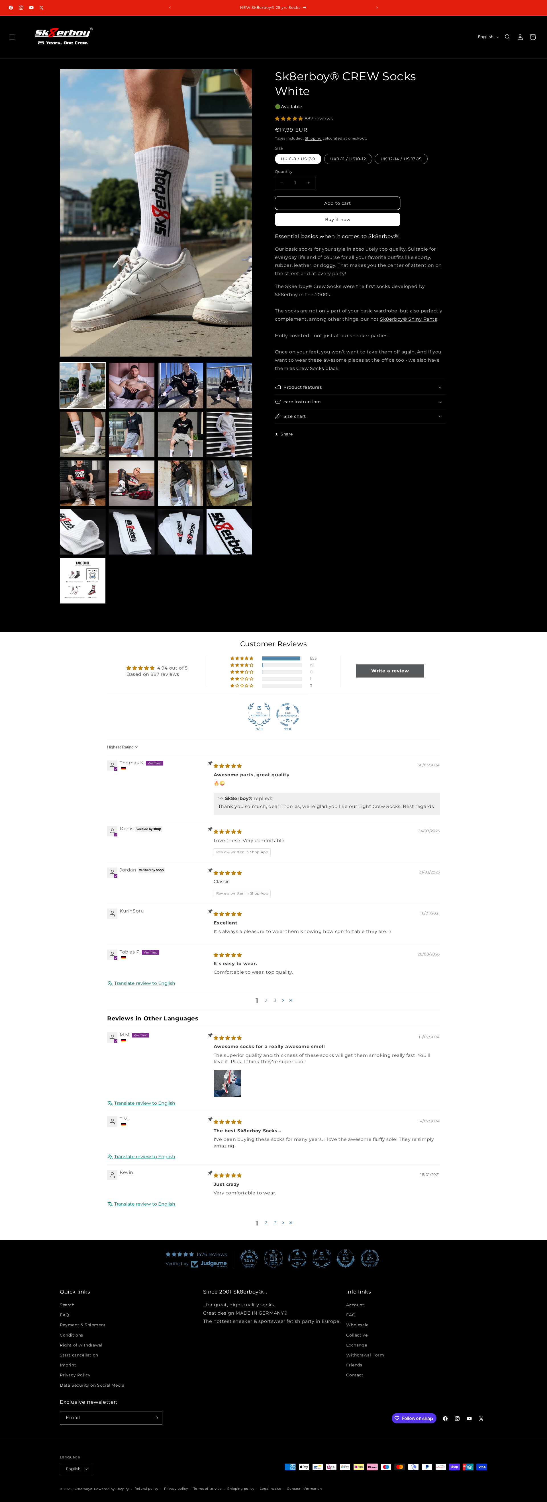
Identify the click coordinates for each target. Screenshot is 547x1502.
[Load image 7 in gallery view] (180, 434)
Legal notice (270, 1489)
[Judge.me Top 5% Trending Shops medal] (370, 1258)
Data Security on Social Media (92, 1385)
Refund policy (146, 1489)
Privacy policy (176, 1489)
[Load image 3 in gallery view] (180, 385)
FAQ (64, 1315)
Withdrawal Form (365, 1355)
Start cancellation (79, 1355)
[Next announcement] (377, 7)
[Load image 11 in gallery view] (180, 483)
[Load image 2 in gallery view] (131, 385)
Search (67, 1304)
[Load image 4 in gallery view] (229, 385)
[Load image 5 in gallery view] (83, 434)
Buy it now (337, 219)
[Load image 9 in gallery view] (83, 483)
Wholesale (357, 1325)
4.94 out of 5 (172, 667)
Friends (354, 1365)
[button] (12, 37)
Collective (357, 1335)
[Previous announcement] (170, 7)
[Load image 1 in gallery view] (83, 385)
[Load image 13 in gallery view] (83, 532)
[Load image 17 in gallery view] (83, 580)
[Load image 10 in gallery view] (131, 483)
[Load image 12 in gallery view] (229, 483)
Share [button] (287, 434)
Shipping (313, 138)
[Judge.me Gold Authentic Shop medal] (259, 714)
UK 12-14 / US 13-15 (401, 158)
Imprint (68, 1365)
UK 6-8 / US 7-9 (298, 158)
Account (355, 1304)
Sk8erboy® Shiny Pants (408, 319)
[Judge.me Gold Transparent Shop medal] (287, 714)
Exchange (356, 1345)
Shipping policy (240, 1489)
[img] (228, 766)
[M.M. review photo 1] (227, 1083)
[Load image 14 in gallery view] (131, 532)
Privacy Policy (75, 1375)
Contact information (304, 1489)
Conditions (71, 1335)
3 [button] (275, 1000)
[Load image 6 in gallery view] (131, 434)
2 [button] (266, 1000)
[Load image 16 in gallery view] (229, 532)
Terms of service (207, 1489)
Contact (354, 1375)
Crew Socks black (317, 368)
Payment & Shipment (83, 1325)
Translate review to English (144, 983)
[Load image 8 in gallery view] (229, 434)
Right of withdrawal (81, 1345)
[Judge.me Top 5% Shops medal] (345, 1258)
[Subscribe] (156, 1418)
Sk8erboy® (83, 1489)
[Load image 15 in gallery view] (180, 532)
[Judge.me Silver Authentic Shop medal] (322, 1258)
